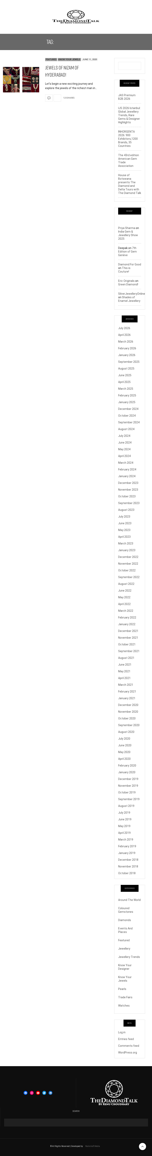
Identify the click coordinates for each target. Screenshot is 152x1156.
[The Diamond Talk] (76, 17)
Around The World (129, 899)
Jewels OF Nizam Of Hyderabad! (62, 71)
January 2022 (126, 624)
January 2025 (126, 402)
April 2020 (124, 758)
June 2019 (124, 819)
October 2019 (127, 792)
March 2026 (125, 341)
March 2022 (125, 610)
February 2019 (127, 846)
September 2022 (129, 577)
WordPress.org (127, 1052)
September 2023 (129, 503)
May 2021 (124, 671)
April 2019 (124, 832)
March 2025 (125, 388)
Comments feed (128, 1045)
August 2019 (126, 805)
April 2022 (124, 604)
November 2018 (128, 866)
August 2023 (126, 509)
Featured (51, 59)
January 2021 (126, 698)
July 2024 (124, 435)
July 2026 (124, 328)
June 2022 (124, 590)
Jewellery (124, 948)
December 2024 (128, 408)
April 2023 (124, 536)
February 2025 (127, 395)
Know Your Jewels (69, 59)
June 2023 (124, 523)
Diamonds (124, 920)
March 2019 (125, 839)
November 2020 (128, 711)
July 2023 (124, 516)
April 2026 (124, 334)
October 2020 (127, 718)
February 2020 (127, 765)
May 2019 (124, 826)
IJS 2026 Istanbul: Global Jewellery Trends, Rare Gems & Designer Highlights (129, 115)
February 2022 (127, 617)
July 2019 (124, 812)
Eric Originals (126, 280)
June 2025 (124, 375)
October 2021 (127, 644)
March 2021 (125, 684)
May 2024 (124, 449)
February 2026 (127, 348)
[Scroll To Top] (142, 1146)
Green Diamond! (128, 284)
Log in (121, 1032)
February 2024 (127, 469)
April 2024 (124, 456)
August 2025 (126, 368)
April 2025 (124, 382)
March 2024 (125, 462)
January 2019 (126, 853)
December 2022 (128, 557)
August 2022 (126, 583)
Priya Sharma (126, 228)
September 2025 (129, 361)
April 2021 (124, 678)
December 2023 (128, 482)
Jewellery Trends (129, 956)
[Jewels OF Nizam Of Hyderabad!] (21, 79)
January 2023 (126, 550)
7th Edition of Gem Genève (127, 251)
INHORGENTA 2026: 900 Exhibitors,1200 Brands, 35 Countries (128, 138)
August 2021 (126, 657)
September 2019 (129, 799)
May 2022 (124, 597)
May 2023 (124, 530)
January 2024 (126, 476)
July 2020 (124, 738)
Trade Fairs (125, 997)
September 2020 (129, 725)
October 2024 (127, 415)
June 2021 (124, 664)
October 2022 (127, 570)
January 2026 (126, 355)
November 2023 (128, 489)
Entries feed (126, 1039)
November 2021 (128, 637)
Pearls (122, 989)
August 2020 (126, 731)
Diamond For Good (129, 264)
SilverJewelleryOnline (131, 293)
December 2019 (128, 779)
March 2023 (125, 543)
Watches (124, 1005)
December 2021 (128, 631)
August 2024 (126, 429)
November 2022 (128, 563)
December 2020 (128, 705)
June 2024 (124, 442)
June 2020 (124, 745)
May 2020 (124, 752)
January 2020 (126, 772)
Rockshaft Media (92, 1146)
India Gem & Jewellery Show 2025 (128, 235)
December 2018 (128, 859)
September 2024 (129, 422)
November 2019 (128, 785)
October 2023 (127, 496)
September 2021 (129, 651)
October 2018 (127, 873)
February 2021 (127, 691)
